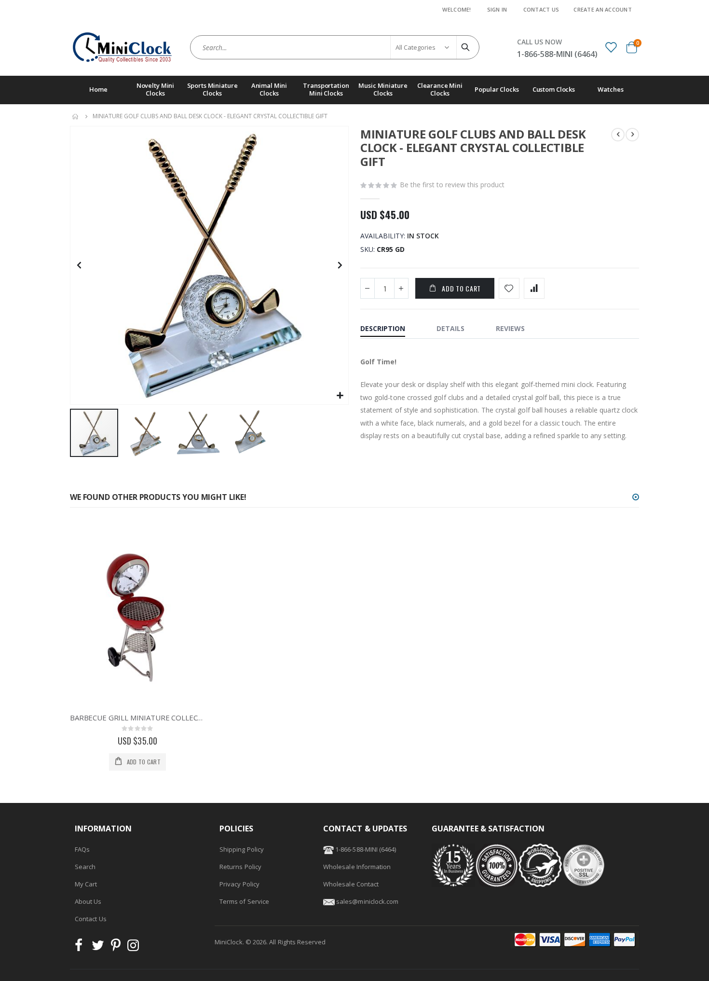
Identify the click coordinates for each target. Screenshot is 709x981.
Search (85, 866)
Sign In (497, 9)
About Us (88, 901)
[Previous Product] (618, 134)
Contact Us (541, 9)
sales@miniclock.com (367, 901)
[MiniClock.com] (123, 47)
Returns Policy (240, 866)
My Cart (86, 884)
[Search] (467, 47)
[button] (339, 395)
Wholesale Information (357, 866)
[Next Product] (632, 134)
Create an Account (602, 9)
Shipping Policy (241, 849)
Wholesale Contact (351, 884)
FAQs (82, 849)
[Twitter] (98, 947)
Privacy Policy (239, 884)
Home (75, 116)
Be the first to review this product (452, 184)
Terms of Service (244, 901)
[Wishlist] (610, 47)
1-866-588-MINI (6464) (365, 849)
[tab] (390, 330)
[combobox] (335, 47)
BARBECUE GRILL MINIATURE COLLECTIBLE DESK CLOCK (137, 717)
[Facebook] (81, 947)
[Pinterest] (116, 947)
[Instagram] (133, 947)
